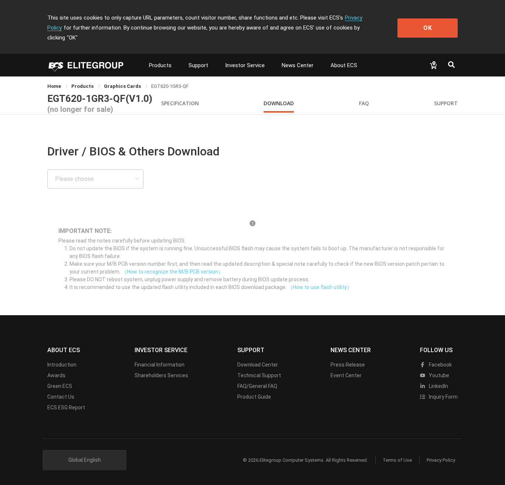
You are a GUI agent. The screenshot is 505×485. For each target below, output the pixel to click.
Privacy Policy (441, 460)
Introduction (62, 365)
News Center (297, 65)
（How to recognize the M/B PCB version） (172, 272)
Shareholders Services (161, 375)
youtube (438, 375)
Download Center (257, 365)
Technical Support (259, 375)
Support (198, 65)
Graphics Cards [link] (123, 86)
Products (160, 65)
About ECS (344, 65)
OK (427, 27)
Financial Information (159, 365)
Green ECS (59, 386)
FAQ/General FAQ (257, 386)
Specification (180, 103)
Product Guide (254, 397)
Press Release (348, 365)
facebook (440, 365)
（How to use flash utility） (320, 287)
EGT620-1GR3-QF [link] (170, 86)
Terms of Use (397, 460)
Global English (84, 460)
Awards (56, 375)
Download (279, 103)
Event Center (346, 375)
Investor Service (245, 65)
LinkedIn (438, 386)
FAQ (364, 103)
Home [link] (54, 86)
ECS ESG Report (66, 407)
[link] (83, 86)
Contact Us (60, 397)
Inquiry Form (443, 397)
